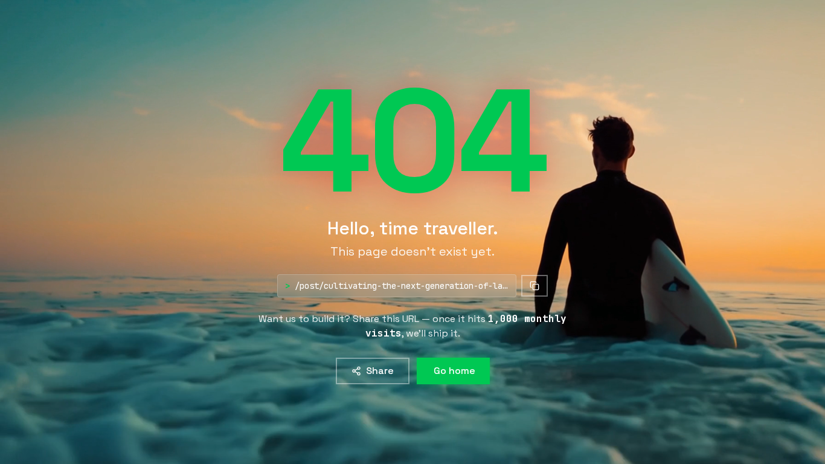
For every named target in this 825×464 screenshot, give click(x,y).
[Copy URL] (534, 286)
